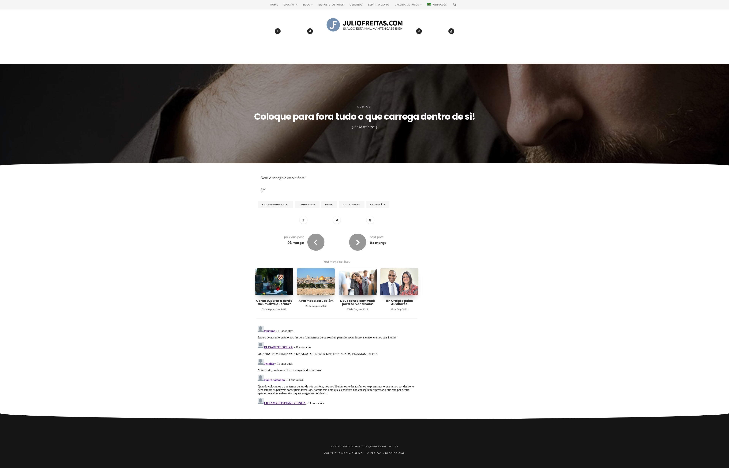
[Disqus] (336, 371)
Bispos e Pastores (331, 4)
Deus (329, 204)
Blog (307, 4)
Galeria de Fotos (407, 4)
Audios (364, 106)
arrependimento (275, 204)
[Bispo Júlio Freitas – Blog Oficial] (364, 35)
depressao (306, 204)
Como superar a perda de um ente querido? (274, 302)
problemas (351, 204)
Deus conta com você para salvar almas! (357, 302)
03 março (295, 242)
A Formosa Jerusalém (316, 301)
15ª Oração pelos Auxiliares (399, 302)
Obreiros (356, 4)
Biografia (290, 4)
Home (274, 4)
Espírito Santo (378, 4)
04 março (378, 242)
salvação (377, 204)
